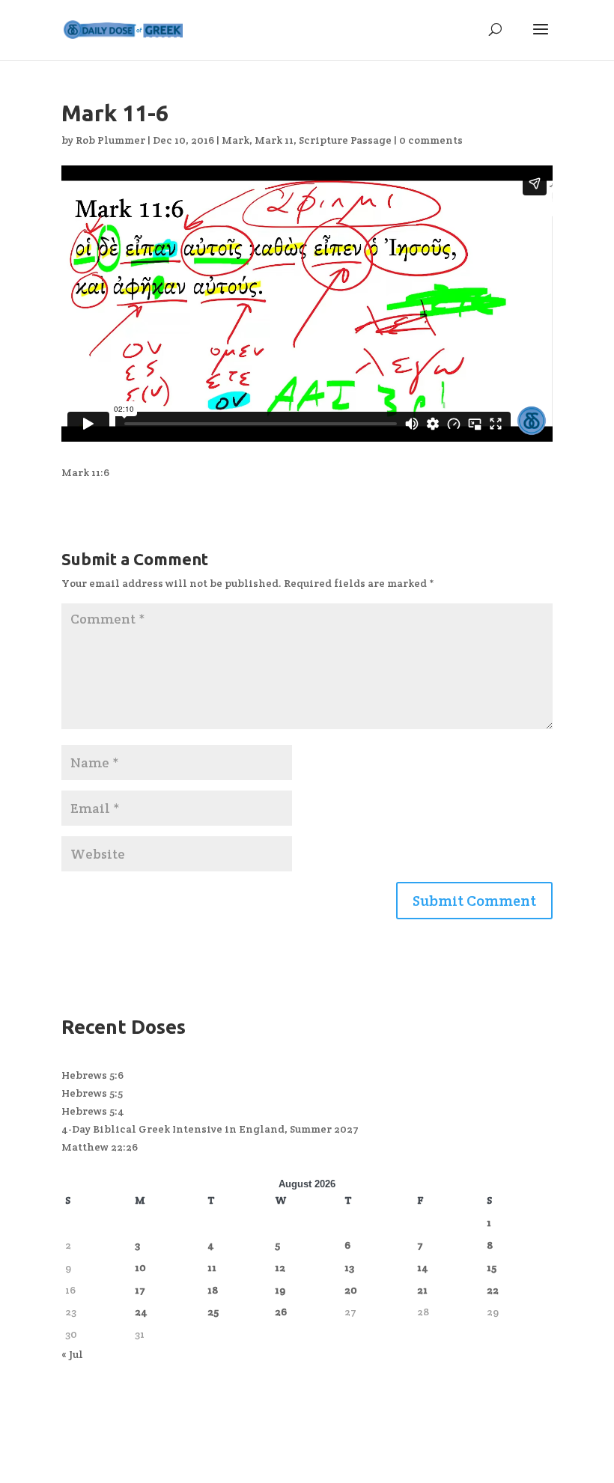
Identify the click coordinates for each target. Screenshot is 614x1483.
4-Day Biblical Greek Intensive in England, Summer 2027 (210, 1129)
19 (280, 1290)
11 (211, 1267)
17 (140, 1290)
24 (141, 1311)
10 (140, 1267)
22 (493, 1290)
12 (280, 1267)
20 (350, 1290)
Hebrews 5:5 (92, 1093)
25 (213, 1311)
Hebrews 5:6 (92, 1075)
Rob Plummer (110, 140)
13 (349, 1267)
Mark (235, 140)
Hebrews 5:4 (92, 1111)
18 (212, 1290)
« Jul (72, 1354)
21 (422, 1290)
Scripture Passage (345, 140)
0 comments (431, 140)
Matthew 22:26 (99, 1147)
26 (281, 1311)
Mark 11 (274, 140)
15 (491, 1267)
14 (422, 1267)
